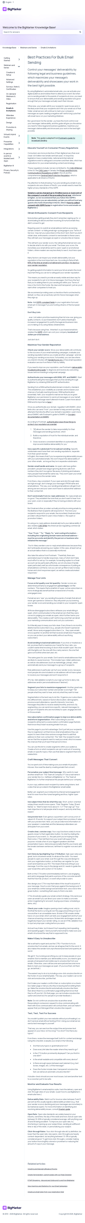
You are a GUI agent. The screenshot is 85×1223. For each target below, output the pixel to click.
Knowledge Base (9, 47)
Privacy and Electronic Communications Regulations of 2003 (52, 171)
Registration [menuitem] (11, 103)
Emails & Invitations (48, 47)
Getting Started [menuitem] (7, 59)
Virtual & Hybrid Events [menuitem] (10, 135)
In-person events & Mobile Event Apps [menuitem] (9, 157)
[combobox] (40, 32)
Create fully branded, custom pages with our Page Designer (50, 1175)
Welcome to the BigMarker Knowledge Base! (29, 27)
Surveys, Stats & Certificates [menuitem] (13, 87)
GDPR (40, 332)
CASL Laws (43, 170)
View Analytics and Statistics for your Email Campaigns (47, 1186)
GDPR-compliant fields (45, 302)
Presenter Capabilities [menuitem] (8, 142)
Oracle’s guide (64, 1109)
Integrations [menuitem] (9, 149)
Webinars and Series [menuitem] (9, 66)
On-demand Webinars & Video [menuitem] (11, 96)
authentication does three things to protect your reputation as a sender (52, 423)
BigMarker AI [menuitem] (9, 165)
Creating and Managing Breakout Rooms (42, 1169)
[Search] (80, 32)
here (49, 402)
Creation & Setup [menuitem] (10, 73)
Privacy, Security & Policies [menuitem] (11, 171)
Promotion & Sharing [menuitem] (11, 128)
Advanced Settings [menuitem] (10, 80)
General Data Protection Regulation (55, 175)
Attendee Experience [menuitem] (10, 116)
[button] (19, 58)
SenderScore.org (55, 360)
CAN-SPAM (42, 525)
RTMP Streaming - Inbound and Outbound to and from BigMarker (51, 1180)
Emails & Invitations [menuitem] (11, 109)
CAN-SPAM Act (76, 168)
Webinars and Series (28, 47)
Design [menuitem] (9, 122)
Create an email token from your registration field (46, 1192)
